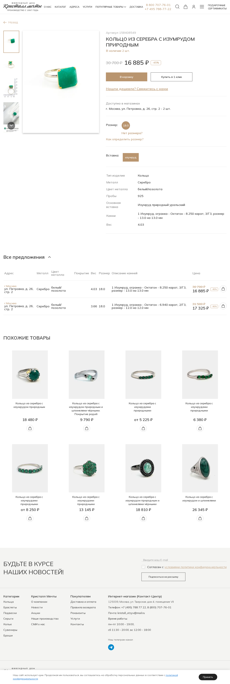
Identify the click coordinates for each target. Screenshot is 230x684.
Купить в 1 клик (171, 77)
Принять (208, 677)
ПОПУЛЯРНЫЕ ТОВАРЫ (109, 6)
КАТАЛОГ (60, 6)
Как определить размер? (125, 139)
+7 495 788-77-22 (158, 9)
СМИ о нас (38, 624)
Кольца (8, 601)
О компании (39, 601)
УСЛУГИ (87, 6)
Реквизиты (77, 613)
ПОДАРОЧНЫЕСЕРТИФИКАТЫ (217, 7)
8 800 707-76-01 (158, 5)
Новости (37, 607)
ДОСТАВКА (136, 6)
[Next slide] (11, 126)
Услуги (75, 618)
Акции (35, 613)
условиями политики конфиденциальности (195, 567)
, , (141, 601)
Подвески (10, 613)
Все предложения (24, 257)
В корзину (126, 77)
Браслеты (10, 607)
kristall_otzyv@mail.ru (131, 613)
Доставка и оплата (83, 601)
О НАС (47, 6)
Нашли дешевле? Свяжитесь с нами (137, 89)
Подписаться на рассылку (163, 576)
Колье (7, 624)
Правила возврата (83, 607)
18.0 (126, 125)
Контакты (77, 624)
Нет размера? (132, 133)
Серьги (8, 618)
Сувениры (10, 630)
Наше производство (45, 618)
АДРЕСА (74, 6)
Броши (8, 635)
